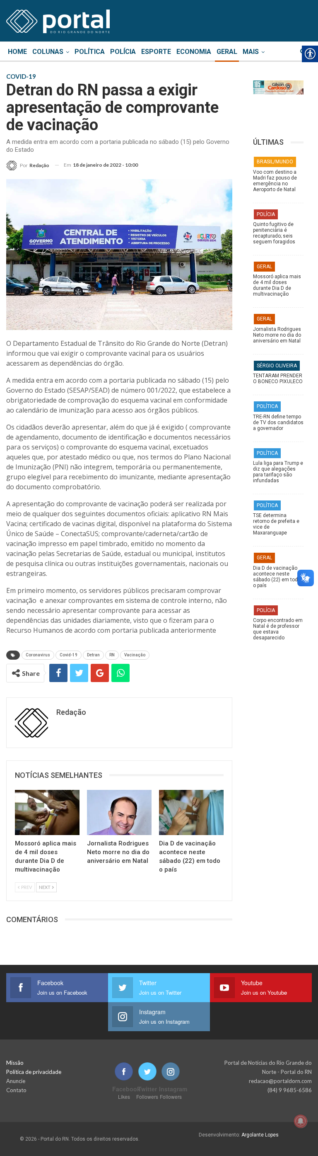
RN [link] (112, 655)
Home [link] (17, 52)
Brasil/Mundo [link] (275, 162)
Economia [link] (193, 52)
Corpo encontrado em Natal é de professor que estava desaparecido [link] (278, 629)
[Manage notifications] (300, 1121)
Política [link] (90, 52)
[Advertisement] (278, 826)
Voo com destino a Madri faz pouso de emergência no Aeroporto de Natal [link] (275, 180)
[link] (58, 20)
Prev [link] (26, 887)
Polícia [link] (123, 52)
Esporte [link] (156, 52)
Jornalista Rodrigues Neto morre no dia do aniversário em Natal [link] (277, 335)
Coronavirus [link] (38, 655)
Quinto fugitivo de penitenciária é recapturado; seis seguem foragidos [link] (274, 233)
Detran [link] (93, 655)
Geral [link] (227, 52)
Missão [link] (15, 1062)
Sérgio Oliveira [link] (277, 366)
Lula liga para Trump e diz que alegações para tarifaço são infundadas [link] (278, 471)
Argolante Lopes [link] (260, 1135)
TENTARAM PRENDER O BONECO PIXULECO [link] (278, 378)
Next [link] (45, 887)
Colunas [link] (47, 52)
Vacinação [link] (134, 655)
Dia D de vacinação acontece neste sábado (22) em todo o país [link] (277, 576)
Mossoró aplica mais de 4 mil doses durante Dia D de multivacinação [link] (277, 285)
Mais (251, 52)
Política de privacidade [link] (33, 1072)
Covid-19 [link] (68, 655)
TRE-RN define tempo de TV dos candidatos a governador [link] (278, 422)
